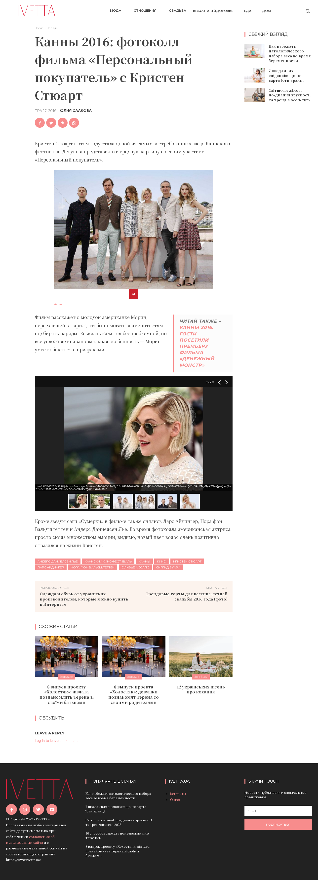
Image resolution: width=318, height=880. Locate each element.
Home (39, 28)
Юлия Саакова (76, 110)
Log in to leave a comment (56, 740)
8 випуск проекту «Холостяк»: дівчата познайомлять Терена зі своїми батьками (66, 694)
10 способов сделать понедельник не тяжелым (117, 835)
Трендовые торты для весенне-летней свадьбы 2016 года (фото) (187, 596)
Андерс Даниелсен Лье (58, 561)
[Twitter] (51, 123)
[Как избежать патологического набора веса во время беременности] (254, 51)
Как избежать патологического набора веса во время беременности (290, 53)
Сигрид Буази (168, 567)
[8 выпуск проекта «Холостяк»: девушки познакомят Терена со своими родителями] (133, 656)
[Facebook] (40, 123)
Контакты (178, 794)
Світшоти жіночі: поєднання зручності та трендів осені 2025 (290, 95)
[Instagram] (24, 809)
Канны (144, 561)
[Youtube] (51, 809)
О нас (175, 800)
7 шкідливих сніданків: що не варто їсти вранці (286, 75)
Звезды (52, 28)
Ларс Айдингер (51, 567)
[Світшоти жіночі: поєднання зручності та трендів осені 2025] (254, 95)
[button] (307, 10)
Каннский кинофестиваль (108, 561)
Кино (161, 561)
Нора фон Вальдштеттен (93, 567)
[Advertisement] (281, 186)
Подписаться (278, 824)
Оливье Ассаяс (135, 567)
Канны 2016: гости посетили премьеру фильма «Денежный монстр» (196, 346)
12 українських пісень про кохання (201, 689)
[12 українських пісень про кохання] (201, 656)
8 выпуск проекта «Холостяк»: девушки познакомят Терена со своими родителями (133, 694)
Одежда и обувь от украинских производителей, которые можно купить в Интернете (84, 599)
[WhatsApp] (74, 123)
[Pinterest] (63, 123)
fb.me (58, 304)
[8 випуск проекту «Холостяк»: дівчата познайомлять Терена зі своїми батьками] (66, 656)
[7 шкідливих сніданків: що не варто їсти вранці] (254, 75)
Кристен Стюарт (187, 561)
